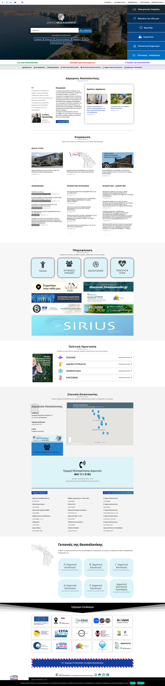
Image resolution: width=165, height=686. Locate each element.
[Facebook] (2, 2)
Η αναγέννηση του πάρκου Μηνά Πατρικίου (120, 107)
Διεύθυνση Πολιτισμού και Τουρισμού (41, 194)
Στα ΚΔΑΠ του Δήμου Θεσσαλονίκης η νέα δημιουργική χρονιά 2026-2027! (44, 205)
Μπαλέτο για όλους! (38, 192)
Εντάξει (133, 683)
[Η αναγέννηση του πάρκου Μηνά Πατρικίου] (121, 99)
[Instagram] (6, 2)
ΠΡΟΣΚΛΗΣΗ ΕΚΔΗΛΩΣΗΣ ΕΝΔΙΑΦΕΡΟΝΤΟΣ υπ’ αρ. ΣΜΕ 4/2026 (46, 212)
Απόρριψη (141, 683)
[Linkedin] (11, 2)
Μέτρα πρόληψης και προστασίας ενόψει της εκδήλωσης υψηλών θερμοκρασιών (45, 171)
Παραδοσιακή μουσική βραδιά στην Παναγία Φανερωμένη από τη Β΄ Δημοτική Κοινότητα (80, 171)
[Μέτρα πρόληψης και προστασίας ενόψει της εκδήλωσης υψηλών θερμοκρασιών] (47, 160)
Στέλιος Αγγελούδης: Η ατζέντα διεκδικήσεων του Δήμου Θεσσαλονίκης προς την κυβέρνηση (96, 109)
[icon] (60, 357)
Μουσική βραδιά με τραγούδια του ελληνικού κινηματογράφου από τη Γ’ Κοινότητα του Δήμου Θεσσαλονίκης (117, 171)
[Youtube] (15, 2)
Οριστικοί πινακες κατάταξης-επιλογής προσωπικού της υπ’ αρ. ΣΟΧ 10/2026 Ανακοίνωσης (79, 208)
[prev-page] (88, 119)
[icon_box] (43, 267)
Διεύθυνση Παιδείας (37, 208)
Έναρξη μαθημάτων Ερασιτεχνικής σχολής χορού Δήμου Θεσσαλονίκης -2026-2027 (47, 198)
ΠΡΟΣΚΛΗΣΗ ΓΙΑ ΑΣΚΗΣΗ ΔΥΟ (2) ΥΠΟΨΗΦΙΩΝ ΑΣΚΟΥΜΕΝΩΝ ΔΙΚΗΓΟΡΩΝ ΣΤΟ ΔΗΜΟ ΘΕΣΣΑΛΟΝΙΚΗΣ (81, 200)
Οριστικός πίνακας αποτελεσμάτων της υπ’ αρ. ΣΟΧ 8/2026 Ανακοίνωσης (81, 225)
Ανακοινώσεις (35, 215)
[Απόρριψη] (163, 683)
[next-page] (91, 119)
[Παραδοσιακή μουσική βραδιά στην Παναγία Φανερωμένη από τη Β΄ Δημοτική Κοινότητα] (82, 160)
